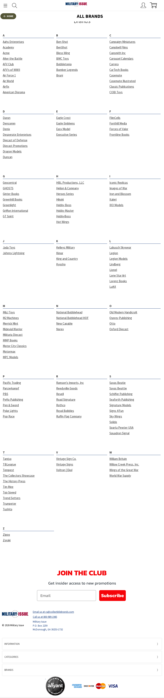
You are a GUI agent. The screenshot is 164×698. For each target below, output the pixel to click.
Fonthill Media (118, 123)
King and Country (67, 259)
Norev (60, 329)
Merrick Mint (10, 323)
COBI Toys (116, 92)
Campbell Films (118, 47)
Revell (60, 394)
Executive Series (66, 134)
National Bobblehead (69, 312)
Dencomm (9, 123)
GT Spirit (8, 216)
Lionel (113, 270)
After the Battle (12, 58)
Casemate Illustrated (122, 81)
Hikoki (60, 199)
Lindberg (115, 264)
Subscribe (112, 595)
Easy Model (63, 129)
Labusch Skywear (120, 247)
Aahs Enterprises (13, 42)
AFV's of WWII (11, 70)
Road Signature (65, 399)
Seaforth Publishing (121, 399)
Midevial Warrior (12, 329)
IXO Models (116, 205)
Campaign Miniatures (122, 42)
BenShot (61, 47)
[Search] (14, 5)
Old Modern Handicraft (123, 312)
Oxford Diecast (118, 329)
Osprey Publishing (120, 318)
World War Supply (120, 475)
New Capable (64, 323)
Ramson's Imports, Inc (70, 383)
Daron (6, 118)
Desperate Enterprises (17, 134)
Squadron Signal (119, 433)
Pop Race (9, 416)
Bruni (59, 75)
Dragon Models (12, 151)
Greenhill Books (12, 199)
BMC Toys (62, 58)
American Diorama (14, 92)
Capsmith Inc (117, 53)
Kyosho (61, 264)
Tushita (7, 509)
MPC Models (10, 357)
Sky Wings (115, 416)
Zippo (6, 535)
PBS (5, 394)
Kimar (59, 253)
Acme (6, 53)
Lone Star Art (117, 275)
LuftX (112, 287)
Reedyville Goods (67, 388)
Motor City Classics (15, 346)
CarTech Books (118, 70)
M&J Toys (9, 312)
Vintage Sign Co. (66, 459)
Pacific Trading (12, 383)
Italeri (113, 199)
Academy (8, 47)
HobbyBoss (63, 216)
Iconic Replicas (118, 183)
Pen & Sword (11, 405)
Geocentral (10, 183)
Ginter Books (11, 194)
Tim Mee (8, 487)
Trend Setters (11, 498)
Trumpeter (9, 503)
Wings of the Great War (123, 470)
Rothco (60, 405)
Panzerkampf (11, 388)
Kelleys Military (65, 247)
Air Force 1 (9, 75)
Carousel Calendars (121, 58)
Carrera (114, 64)
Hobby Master (65, 211)
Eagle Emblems (65, 123)
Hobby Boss (63, 205)
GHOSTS (8, 188)
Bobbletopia (64, 64)
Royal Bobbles (65, 411)
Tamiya (7, 459)
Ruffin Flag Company (69, 416)
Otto (112, 323)
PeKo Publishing (13, 399)
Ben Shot (62, 42)
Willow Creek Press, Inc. (124, 464)
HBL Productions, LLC (70, 183)
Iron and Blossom (120, 194)
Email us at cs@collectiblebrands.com (53, 612)
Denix (6, 129)
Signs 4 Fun (116, 411)
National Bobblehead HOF (72, 318)
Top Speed (9, 492)
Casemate (115, 75)
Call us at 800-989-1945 (45, 617)
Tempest (8, 470)
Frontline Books (119, 134)
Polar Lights (10, 411)
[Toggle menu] (3, 5)
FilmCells (114, 118)
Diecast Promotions (15, 146)
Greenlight (9, 205)
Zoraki (7, 540)
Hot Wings (62, 222)
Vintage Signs (64, 464)
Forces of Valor (118, 129)
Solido (113, 422)
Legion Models (118, 259)
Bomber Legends (67, 70)
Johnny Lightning (14, 253)
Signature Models (120, 405)
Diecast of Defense (15, 140)
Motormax (9, 351)
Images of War (118, 188)
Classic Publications (121, 86)
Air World (8, 81)
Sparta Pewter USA (121, 427)
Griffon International (15, 211)
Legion (113, 253)
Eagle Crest (63, 118)
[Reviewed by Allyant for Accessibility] (55, 686)
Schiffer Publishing (121, 394)
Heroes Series (65, 194)
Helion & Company (67, 188)
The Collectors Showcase (19, 475)
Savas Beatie (117, 383)
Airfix (6, 86)
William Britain (118, 459)
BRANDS (8, 670)
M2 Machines (11, 318)
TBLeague (9, 464)
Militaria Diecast (13, 335)
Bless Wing (63, 53)
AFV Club (8, 64)
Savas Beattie (118, 388)
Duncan (7, 157)
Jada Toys (9, 247)
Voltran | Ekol (64, 470)
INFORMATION (12, 644)
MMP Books (10, 340)
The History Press (14, 481)
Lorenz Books (118, 281)
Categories (11, 657)
